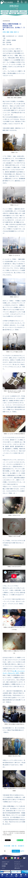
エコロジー (23, 11)
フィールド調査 (14, 9)
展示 (2, 876)
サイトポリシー (17, 864)
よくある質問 (4, 864)
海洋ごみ (16, 32)
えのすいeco (4, 11)
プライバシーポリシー (19, 866)
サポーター (4, 13)
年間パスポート (21, 876)
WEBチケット (18, 3)
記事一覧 (14, 846)
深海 (4, 32)
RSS (23, 851)
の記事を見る (15, 851)
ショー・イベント (7, 876)
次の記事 (20, 846)
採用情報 (4, 866)
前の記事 (7, 846)
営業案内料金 (16, 876)
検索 (21, 2)
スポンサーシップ (22, 13)
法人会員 (12, 13)
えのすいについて (5, 861)
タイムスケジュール (11, 876)
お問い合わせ (17, 868)
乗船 (8, 32)
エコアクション (14, 11)
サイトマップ (17, 861)
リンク (3, 868)
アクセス (25, 876)
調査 (12, 32)
